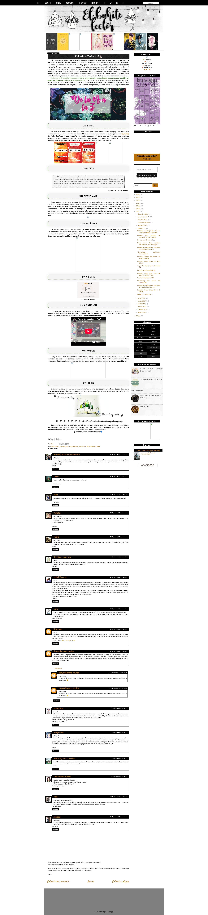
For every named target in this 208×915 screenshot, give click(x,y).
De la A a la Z (55, 446)
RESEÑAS (58, 3)
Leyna (56, 476)
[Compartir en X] (64, 444)
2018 (138, 209)
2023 (138, 194)
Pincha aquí (147, 158)
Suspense (140, 357)
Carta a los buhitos (137, 390)
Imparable (75, 446)
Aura (56, 495)
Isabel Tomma (60, 577)
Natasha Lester (146, 454)
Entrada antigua (120, 882)
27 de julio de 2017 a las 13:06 (119, 513)
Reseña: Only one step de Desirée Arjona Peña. (148, 274)
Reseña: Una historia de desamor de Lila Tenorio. (148, 236)
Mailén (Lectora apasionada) (67, 454)
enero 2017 (142, 312)
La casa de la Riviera (148, 453)
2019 (138, 206)
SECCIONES (69, 3)
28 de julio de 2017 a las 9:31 (119, 758)
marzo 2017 (142, 307)
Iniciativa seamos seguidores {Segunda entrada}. (151, 369)
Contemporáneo (140, 332)
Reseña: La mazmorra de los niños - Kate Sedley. (151, 396)
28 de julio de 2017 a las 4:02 (119, 732)
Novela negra (153, 350)
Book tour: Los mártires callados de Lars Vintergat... (148, 244)
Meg (55, 797)
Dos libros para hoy (62, 557)
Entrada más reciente (58, 882)
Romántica (153, 354)
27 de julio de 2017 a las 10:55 (119, 454)
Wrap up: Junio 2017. (144, 294)
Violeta (57, 513)
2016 (138, 316)
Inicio (91, 882)
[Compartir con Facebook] (66, 444)
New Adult (153, 344)
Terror (153, 357)
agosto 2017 (142, 225)
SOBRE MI (48, 3)
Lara (56, 609)
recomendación (91, 446)
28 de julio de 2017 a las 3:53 (119, 708)
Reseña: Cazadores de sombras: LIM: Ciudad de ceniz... (148, 248)
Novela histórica (140, 350)
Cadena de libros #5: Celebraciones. (151, 379)
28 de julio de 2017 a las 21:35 (118, 688)
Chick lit (153, 325)
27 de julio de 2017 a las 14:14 (119, 537)
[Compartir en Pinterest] (68, 444)
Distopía (153, 332)
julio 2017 (141, 228)
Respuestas (58, 668)
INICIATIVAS (83, 3)
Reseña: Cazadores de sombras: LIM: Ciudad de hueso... (148, 286)
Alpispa (57, 817)
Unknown (58, 629)
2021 (138, 200)
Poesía (140, 354)
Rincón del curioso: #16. (145, 278)
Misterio (140, 344)
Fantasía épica (140, 338)
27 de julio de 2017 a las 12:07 (119, 476)
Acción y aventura (140, 325)
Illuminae (125, 134)
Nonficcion (140, 347)
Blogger (111, 912)
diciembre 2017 (143, 214)
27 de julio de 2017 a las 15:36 (119, 557)
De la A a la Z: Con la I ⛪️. (146, 240)
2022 (138, 197)
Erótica (140, 335)
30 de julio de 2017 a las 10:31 (119, 817)
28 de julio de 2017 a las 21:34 (118, 672)
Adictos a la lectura (68, 640)
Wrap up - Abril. (145, 406)
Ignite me (62, 446)
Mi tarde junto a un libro (64, 758)
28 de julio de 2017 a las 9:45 (119, 776)
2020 (138, 203)
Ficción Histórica (153, 338)
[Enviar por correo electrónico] (60, 444)
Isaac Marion (82, 446)
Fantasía (153, 335)
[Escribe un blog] (62, 444)
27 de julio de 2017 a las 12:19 (119, 494)
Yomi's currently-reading (148, 450)
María (56, 537)
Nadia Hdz (58, 708)
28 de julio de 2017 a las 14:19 (119, 796)
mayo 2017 (142, 301)
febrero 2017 (142, 309)
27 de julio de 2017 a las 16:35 (119, 577)
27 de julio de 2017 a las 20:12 (119, 651)
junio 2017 (141, 298)
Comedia (153, 328)
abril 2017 (141, 304)
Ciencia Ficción (140, 328)
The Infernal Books (62, 777)
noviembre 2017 (144, 217)
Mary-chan (58, 732)
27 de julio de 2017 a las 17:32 (119, 609)
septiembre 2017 (144, 223)
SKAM (98, 446)
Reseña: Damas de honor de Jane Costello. (148, 257)
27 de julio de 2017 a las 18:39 (119, 629)
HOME (38, 3)
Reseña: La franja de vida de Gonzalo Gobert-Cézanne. (148, 231)
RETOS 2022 (95, 3)
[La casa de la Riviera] (137, 460)
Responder (55, 469)
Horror (140, 341)
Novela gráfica (153, 347)
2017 (138, 212)
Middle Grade (153, 341)
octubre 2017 (143, 220)
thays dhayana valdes (64, 651)
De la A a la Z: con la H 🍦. (146, 270)
